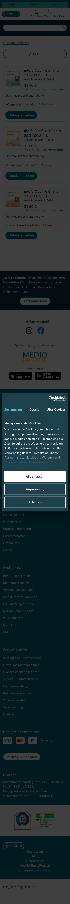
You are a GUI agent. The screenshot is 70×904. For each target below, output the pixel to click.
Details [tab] (34, 409)
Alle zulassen (35, 476)
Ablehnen (35, 502)
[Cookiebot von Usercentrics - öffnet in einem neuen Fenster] (49, 398)
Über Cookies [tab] (56, 409)
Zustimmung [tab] (13, 409)
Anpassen (33, 489)
